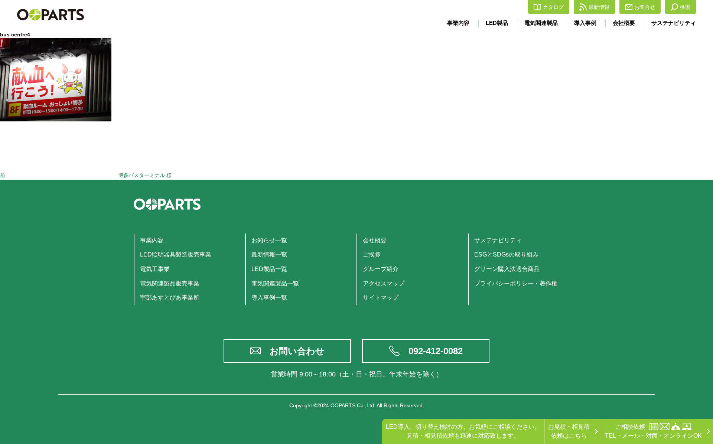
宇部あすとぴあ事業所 (169, 297)
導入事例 (585, 23)
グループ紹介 (380, 269)
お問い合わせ (297, 351)
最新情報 (599, 7)
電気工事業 (155, 269)
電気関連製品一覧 (275, 283)
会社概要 (624, 23)
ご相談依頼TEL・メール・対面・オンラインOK (653, 431)
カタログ (553, 7)
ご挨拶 (372, 254)
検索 (685, 7)
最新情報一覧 (269, 254)
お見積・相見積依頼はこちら (569, 431)
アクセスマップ (383, 283)
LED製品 (497, 23)
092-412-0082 (435, 351)
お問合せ (644, 7)
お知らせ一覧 (269, 240)
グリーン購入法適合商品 (507, 269)
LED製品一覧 (269, 269)
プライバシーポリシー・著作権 (515, 283)
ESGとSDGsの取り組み (506, 254)
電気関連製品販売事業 (169, 283)
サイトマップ (380, 297)
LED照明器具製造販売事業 (175, 254)
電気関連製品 (541, 23)
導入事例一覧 (269, 297)
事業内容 (458, 23)
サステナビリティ (673, 23)
